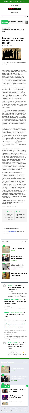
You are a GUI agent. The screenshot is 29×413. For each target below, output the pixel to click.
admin (5, 45)
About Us (3, 410)
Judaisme (15, 251)
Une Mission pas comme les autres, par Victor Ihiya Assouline (16, 287)
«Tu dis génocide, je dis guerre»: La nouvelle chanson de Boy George (16, 397)
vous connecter (13, 231)
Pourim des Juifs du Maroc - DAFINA (13, 299)
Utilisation (26, 410)
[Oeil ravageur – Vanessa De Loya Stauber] (26, 23)
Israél (12, 251)
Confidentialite (9, 410)
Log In (24, 1)
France (12, 260)
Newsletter (6, 1)
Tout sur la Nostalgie (15, 402)
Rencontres (19, 1)
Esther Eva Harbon (13, 342)
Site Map (20, 410)
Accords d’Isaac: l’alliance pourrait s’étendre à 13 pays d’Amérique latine (19, 370)
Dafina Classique (12, 1)
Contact (15, 410)
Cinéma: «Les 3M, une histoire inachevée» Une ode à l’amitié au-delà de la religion (15, 330)
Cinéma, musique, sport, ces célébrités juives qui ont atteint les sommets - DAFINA (14, 326)
